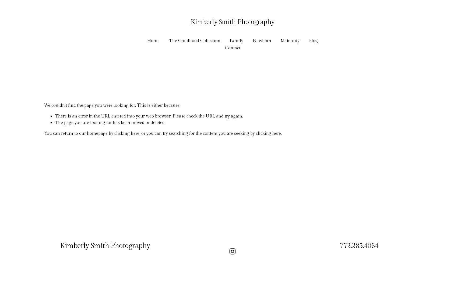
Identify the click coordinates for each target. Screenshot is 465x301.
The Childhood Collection (194, 40)
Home (153, 40)
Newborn (262, 40)
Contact (232, 48)
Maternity (290, 40)
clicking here (126, 133)
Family (236, 40)
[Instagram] (232, 251)
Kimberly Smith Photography (232, 22)
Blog (313, 40)
